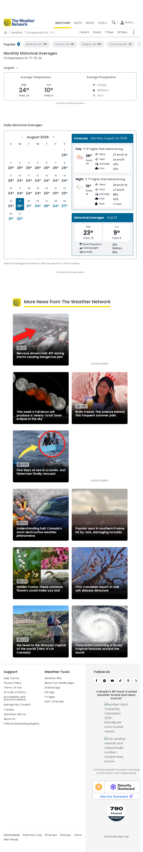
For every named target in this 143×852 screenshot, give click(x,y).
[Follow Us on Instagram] (105, 681)
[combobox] (11, 68)
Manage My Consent (17, 704)
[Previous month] (22, 137)
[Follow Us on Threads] (128, 681)
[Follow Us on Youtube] (112, 681)
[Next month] (53, 137)
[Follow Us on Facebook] (97, 681)
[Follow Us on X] (136, 681)
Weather (16, 32)
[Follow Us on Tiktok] (120, 681)
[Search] (114, 22)
